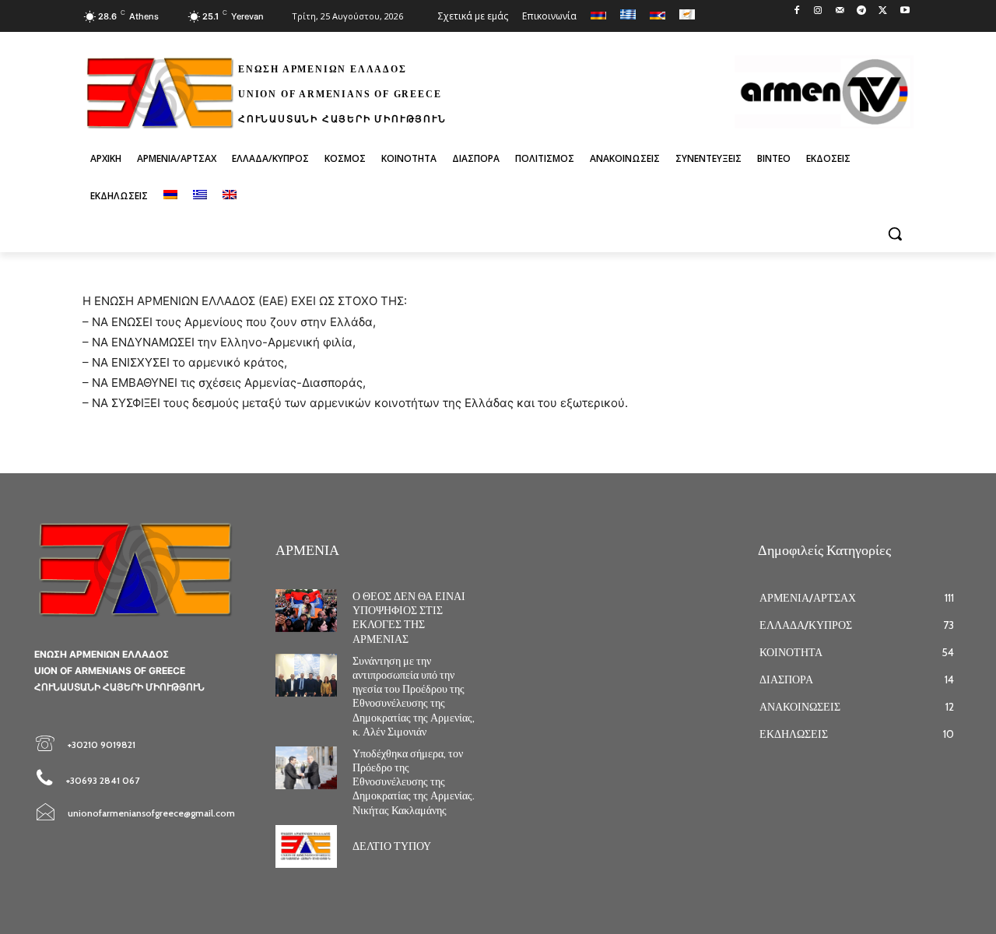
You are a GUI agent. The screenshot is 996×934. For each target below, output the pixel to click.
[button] (895, 233)
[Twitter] (883, 11)
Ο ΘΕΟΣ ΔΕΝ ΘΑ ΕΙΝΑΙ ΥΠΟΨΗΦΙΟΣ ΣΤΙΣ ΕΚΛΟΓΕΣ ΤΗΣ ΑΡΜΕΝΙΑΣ (408, 617)
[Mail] (840, 11)
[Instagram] (818, 11)
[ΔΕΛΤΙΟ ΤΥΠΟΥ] (306, 846)
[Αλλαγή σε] (170, 196)
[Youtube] (905, 11)
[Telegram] (862, 11)
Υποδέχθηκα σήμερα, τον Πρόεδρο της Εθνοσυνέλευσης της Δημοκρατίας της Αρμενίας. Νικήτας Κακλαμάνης (413, 781)
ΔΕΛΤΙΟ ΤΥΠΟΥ (391, 846)
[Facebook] (796, 11)
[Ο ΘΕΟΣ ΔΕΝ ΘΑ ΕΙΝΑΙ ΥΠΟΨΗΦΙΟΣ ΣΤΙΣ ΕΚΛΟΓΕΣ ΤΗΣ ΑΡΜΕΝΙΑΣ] (306, 610)
